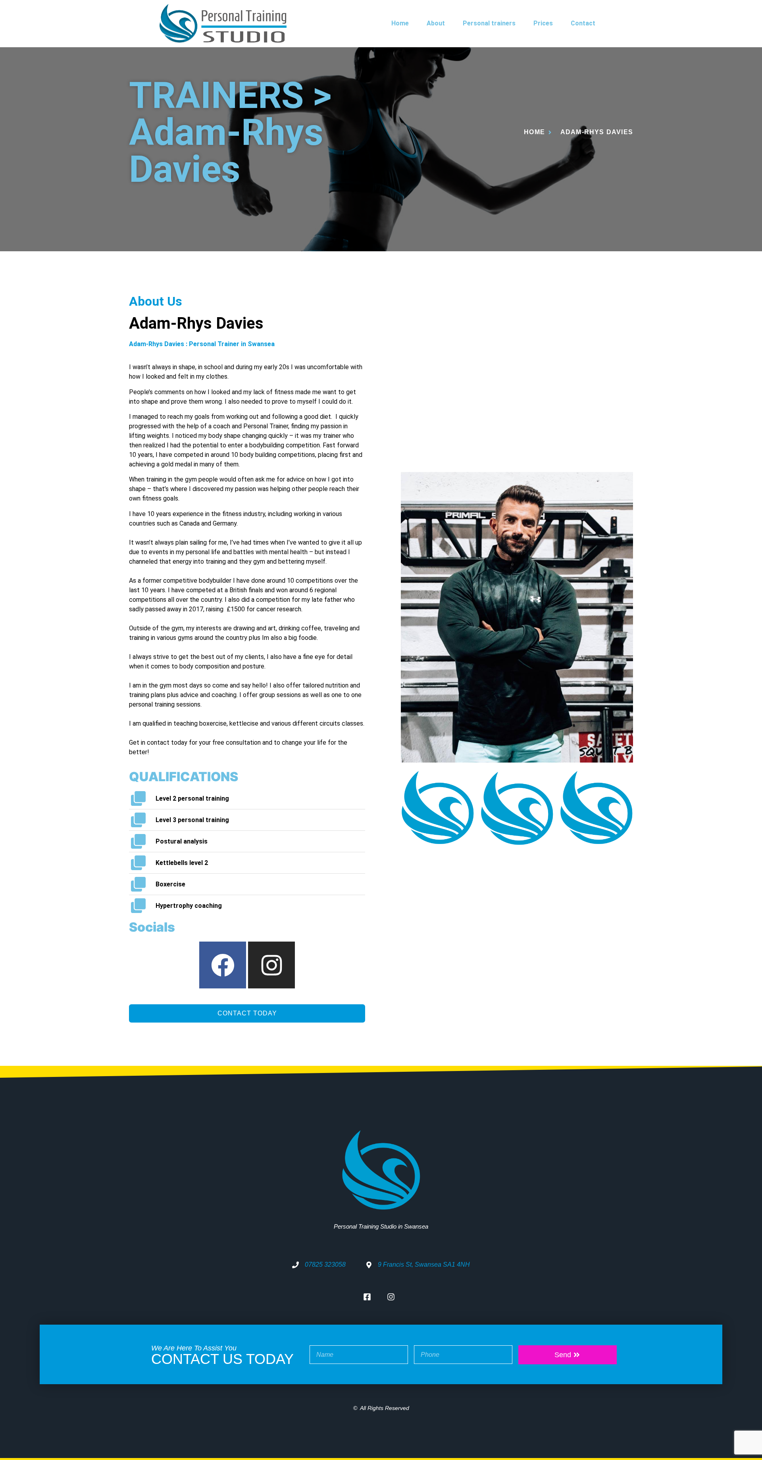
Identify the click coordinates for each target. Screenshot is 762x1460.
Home (400, 23)
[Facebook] (222, 965)
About (436, 23)
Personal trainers (489, 23)
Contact (583, 23)
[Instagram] (271, 965)
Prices (543, 23)
